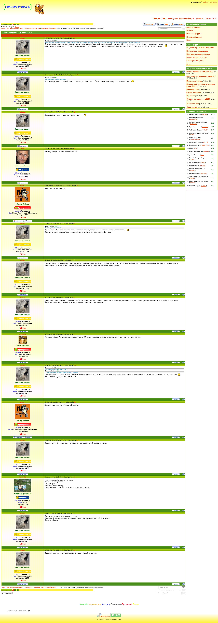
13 (74, 477)
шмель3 (22, 185)
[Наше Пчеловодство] (24, 14)
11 (75, 402)
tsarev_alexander (195, 139)
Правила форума (186, 19)
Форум (3, 28)
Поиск (208, 19)
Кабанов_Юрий (204, 145)
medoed (203, 186)
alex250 (205, 142)
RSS (214, 19)
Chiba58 (22, 148)
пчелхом (192, 182)
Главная (156, 19)
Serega (203, 162)
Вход (206, 2)
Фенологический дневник (48, 28)
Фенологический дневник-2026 (66, 28)
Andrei (192, 134)
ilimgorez (192, 170)
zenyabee (203, 173)
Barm (202, 155)
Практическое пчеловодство (15, 28)
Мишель (17, 27)
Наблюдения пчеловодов (32, 28)
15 (74, 550)
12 (78, 440)
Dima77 (192, 159)
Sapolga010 (22, 477)
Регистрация (213, 2)
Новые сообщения (170, 19)
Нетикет (199, 19)
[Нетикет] (176, 72)
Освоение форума (193, 34)
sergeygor (206, 151)
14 (73, 513)
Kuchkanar (193, 124)
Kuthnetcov (22, 334)
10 (75, 365)
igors (195, 148)
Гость (203, 2)
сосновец (205, 127)
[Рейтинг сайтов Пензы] (98, 616)
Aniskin (192, 178)
